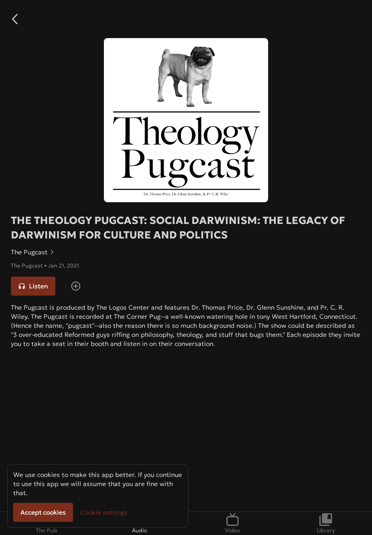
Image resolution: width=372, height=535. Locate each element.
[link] (186, 252)
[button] (14, 19)
